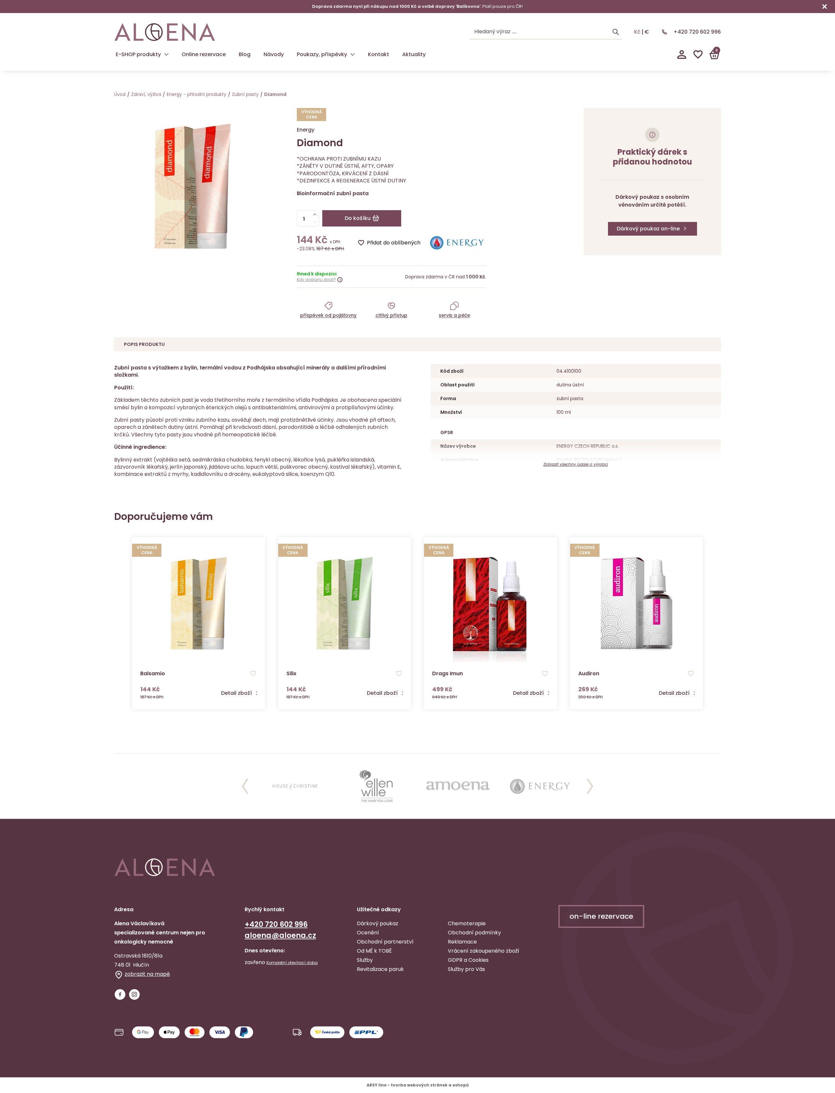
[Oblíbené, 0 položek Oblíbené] (698, 54)
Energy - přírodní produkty (196, 94)
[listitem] (328, 309)
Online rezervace (204, 54)
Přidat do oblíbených (393, 242)
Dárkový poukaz (377, 923)
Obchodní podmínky (474, 932)
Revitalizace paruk (380, 969)
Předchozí (245, 786)
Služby (365, 960)
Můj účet (681, 54)
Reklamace (462, 941)
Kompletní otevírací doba (292, 962)
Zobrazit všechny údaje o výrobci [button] (575, 464)
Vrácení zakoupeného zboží (483, 951)
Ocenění (368, 932)
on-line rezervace (601, 916)
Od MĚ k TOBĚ (374, 951)
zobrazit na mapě (147, 974)
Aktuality (414, 54)
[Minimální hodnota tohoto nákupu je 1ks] (315, 222)
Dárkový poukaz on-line (648, 228)
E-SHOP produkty (138, 54)
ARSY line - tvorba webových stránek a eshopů (418, 1085)
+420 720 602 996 (697, 32)
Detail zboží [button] (236, 693)
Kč (637, 32)
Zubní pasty (245, 94)
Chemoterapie (467, 923)
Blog (244, 54)
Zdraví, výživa (146, 94)
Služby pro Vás (466, 969)
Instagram (134, 994)
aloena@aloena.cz (280, 935)
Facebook (120, 994)
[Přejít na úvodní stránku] (164, 32)
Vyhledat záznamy (615, 32)
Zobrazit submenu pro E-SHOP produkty (166, 54)
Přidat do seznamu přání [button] (253, 674)
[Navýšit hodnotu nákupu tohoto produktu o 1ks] (315, 214)
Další (590, 786)
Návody (274, 54)
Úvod (120, 94)
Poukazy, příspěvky (322, 54)
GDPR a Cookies (468, 960)
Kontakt (378, 54)
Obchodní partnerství (385, 941)
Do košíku (358, 218)
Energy (305, 129)
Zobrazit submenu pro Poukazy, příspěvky (353, 54)
